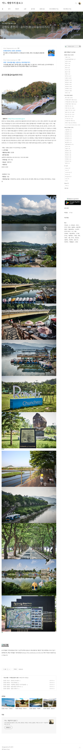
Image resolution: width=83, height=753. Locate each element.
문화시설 (42, 9)
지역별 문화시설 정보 (71, 102)
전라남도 (68, 90)
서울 (69, 237)
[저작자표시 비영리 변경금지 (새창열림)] (21, 669)
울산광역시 (68, 142)
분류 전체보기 (69, 52)
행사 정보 (69, 97)
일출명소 (66, 240)
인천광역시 (68, 132)
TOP (79, 747)
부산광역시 (68, 140)
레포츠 (17, 9)
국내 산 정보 (68, 127)
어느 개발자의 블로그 (12, 3)
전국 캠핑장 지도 (54, 9)
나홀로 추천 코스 (70, 110)
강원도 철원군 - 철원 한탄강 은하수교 (12, 686)
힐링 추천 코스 (69, 112)
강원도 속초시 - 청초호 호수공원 (11, 680)
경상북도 (68, 84)
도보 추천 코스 (69, 114)
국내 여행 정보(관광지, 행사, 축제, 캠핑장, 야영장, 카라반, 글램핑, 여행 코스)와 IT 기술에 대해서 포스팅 (26, 723)
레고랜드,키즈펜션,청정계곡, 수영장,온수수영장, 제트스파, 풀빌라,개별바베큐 (23, 54)
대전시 (67, 63)
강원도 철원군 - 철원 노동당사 (10, 688)
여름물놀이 (71, 242)
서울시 (67, 57)
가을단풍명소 (72, 233)
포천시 (77, 225)
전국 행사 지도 (67, 9)
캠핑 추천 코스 (69, 116)
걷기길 (65, 235)
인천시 (68, 61)
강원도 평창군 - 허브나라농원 (10, 682)
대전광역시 (68, 134)
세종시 (67, 74)
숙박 (9, 9)
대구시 (67, 65)
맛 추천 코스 (69, 118)
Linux (67, 178)
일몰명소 (73, 227)
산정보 (76, 242)
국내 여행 (6, 677)
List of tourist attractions (72, 125)
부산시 (67, 69)
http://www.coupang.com (10, 60)
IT (66, 166)
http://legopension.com (10, 48)
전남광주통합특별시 (70, 59)
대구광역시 (68, 136)
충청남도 (68, 82)
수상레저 (77, 229)
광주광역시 (68, 138)
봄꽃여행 (78, 227)
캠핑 (75, 231)
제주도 (67, 93)
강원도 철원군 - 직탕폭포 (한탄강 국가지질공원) (14, 684)
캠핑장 (65, 229)
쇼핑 (25, 9)
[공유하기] (8, 669)
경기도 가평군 (67, 227)
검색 (76, 3)
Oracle (67, 174)
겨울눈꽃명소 (71, 229)
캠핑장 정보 (69, 55)
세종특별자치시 (69, 144)
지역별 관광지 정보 (14, 677)
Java (67, 170)
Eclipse (67, 168)
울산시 (67, 72)
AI (66, 180)
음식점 (33, 9)
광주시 (67, 67)
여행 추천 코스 (69, 106)
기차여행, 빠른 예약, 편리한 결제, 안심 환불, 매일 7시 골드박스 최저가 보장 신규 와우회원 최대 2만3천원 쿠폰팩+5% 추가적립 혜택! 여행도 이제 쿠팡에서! (28, 65)
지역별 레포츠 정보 (70, 104)
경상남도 (68, 86)
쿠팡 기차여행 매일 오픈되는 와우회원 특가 (16, 62)
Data (66, 183)
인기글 (70, 212)
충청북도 (68, 80)
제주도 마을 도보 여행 (70, 123)
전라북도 (68, 88)
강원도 (68, 78)
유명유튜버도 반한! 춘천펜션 (12, 51)
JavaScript (68, 172)
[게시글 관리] (10, 669)
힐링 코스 (76, 240)
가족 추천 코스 (69, 108)
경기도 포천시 (67, 231)
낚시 (72, 231)
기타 (67, 185)
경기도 (68, 76)
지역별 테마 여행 (70, 120)
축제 (79, 235)
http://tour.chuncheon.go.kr (16, 118)
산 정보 (77, 233)
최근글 (66, 212)
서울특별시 (68, 130)
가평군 (75, 235)
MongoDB (68, 176)
